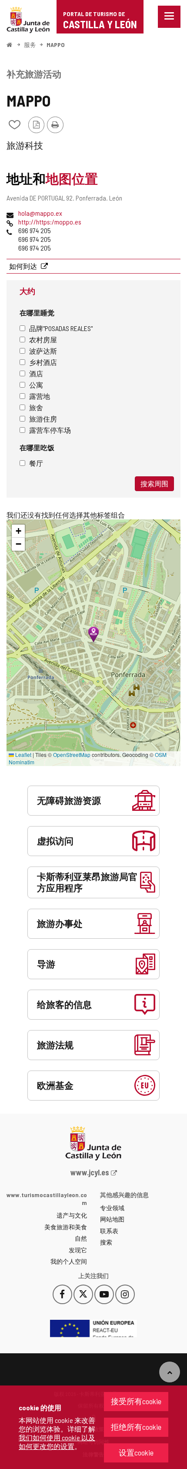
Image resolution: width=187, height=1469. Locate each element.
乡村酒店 (43, 362)
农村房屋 (43, 339)
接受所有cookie (136, 1401)
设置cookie (136, 1452)
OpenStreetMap (71, 754)
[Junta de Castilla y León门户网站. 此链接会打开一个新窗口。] (28, 19)
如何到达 (23, 266)
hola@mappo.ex (40, 213)
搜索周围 (154, 483)
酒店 (36, 373)
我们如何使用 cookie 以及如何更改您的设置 (57, 1441)
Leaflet (22, 754)
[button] (18, 531)
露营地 (39, 396)
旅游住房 (43, 419)
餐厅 (36, 463)
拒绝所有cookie (136, 1427)
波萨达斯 (43, 351)
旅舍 (36, 407)
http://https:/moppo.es (49, 222)
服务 (30, 44)
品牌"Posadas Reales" (61, 328)
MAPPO (56, 44)
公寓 (36, 385)
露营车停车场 (50, 430)
